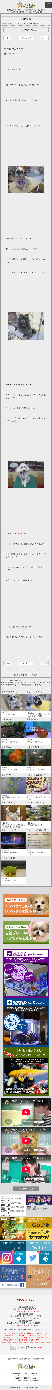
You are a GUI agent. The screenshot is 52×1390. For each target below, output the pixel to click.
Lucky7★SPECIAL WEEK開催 (12, 1207)
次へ (43, 38)
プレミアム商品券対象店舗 (11, 1203)
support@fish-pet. (30, 1347)
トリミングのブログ (17, 24)
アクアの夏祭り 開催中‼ (11, 1199)
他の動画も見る (26, 1189)
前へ (8, 38)
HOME (4, 24)
